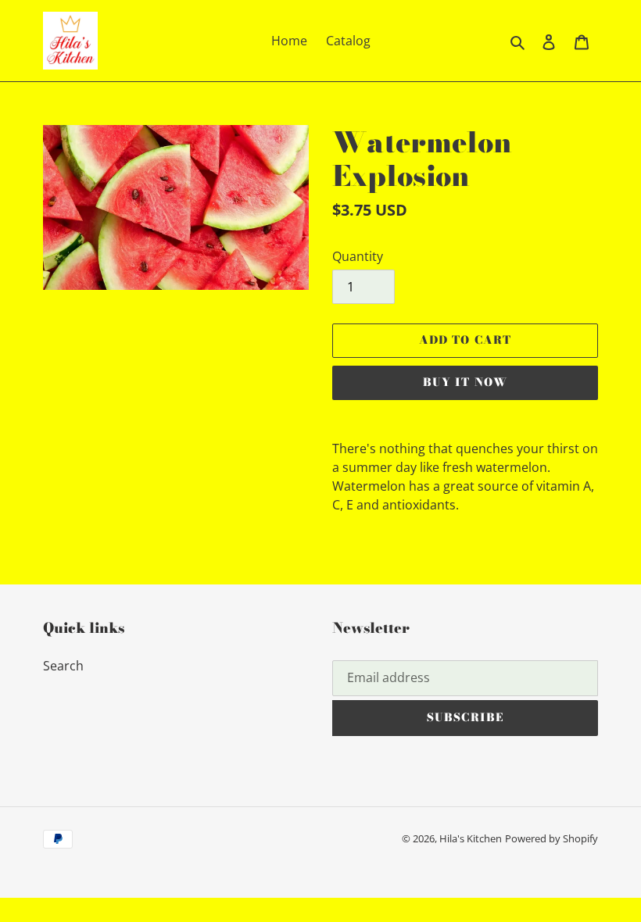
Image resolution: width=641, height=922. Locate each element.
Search (63, 665)
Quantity (357, 256)
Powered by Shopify (551, 838)
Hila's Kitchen (470, 838)
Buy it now (465, 382)
